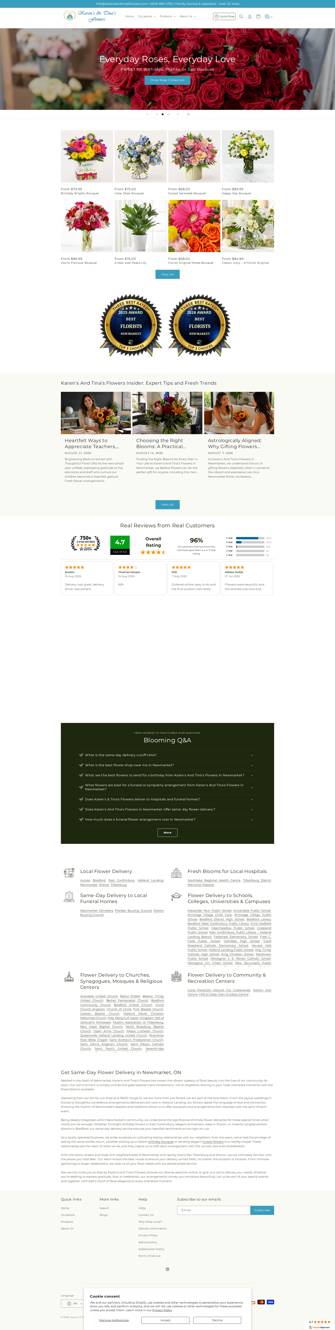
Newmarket (89, 885)
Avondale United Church (99, 996)
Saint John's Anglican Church (104, 1044)
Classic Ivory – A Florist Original (245, 263)
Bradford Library (259, 919)
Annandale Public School (252, 910)
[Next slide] (178, 114)
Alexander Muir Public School (210, 910)
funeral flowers (213, 1141)
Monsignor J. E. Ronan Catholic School (241, 958)
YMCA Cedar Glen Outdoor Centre (224, 994)
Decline (217, 1320)
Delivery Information (152, 1228)
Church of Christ (119, 1009)
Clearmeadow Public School (232, 928)
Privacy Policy (162, 1310)
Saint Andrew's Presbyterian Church (136, 1040)
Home (65, 1208)
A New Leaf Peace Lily (131, 263)
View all (167, 274)
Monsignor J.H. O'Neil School (210, 963)
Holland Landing (150, 880)
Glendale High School (242, 941)
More (168, 832)
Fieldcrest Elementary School (236, 937)
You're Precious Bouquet (79, 263)
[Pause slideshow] (187, 114)
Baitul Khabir (130, 996)
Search (104, 1208)
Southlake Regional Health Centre (214, 880)
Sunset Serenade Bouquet (187, 193)
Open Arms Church (108, 1031)
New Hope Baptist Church (101, 1026)
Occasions (68, 1215)
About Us (67, 1228)
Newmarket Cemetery (96, 910)
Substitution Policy (151, 1249)
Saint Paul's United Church (118, 1048)
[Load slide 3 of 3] (168, 114)
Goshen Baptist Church (99, 1013)
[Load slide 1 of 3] (157, 114)
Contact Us (146, 1215)
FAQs (142, 1208)
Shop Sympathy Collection (167, 86)
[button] (146, 16)
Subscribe (262, 1210)
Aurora (85, 880)
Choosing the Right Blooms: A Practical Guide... (159, 443)
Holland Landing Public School (231, 950)
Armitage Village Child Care (210, 915)
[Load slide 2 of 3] (163, 114)
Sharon (104, 885)
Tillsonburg (119, 885)
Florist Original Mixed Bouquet (191, 263)
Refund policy (147, 1242)
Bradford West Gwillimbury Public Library (218, 923)
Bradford (99, 880)
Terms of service (149, 1256)
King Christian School (237, 954)
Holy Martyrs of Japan (123, 1018)
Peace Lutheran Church (145, 1031)
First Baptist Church (148, 1009)
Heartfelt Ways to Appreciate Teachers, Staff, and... (90, 443)
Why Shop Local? (150, 1221)
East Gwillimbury (122, 880)
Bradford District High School (221, 919)
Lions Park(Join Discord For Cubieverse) (219, 990)
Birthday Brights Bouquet (80, 193)
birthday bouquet (161, 1141)
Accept (166, 1320)
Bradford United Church (133, 1005)
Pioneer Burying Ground (133, 910)
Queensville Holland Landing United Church (113, 1035)
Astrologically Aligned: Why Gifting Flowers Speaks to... (235, 443)
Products (67, 1221)
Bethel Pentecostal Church (127, 1000)
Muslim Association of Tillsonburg (138, 1022)
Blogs (104, 1215)
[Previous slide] (147, 114)
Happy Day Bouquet (236, 193)
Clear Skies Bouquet (129, 193)
